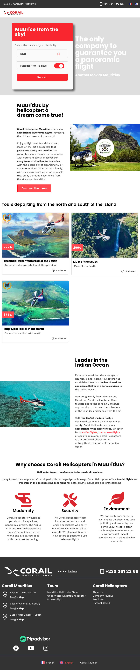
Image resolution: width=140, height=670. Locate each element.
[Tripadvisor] (35, 641)
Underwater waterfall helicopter (66, 595)
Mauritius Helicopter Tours (62, 592)
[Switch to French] (130, 4)
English (69, 662)
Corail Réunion (88, 662)
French (50, 662)
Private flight (54, 599)
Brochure (98, 599)
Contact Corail (101, 603)
